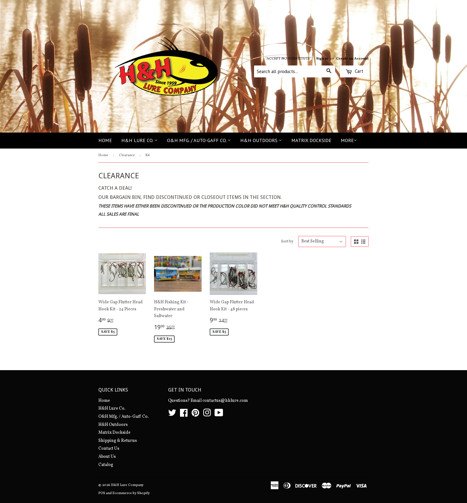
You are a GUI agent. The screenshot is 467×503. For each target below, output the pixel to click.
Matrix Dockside (311, 140)
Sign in (322, 58)
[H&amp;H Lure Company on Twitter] (172, 415)
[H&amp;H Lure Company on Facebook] (184, 415)
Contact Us (108, 449)
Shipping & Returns (117, 441)
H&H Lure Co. (137, 140)
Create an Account (352, 58)
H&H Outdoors (259, 140)
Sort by (287, 241)
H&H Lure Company (127, 485)
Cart (358, 71)
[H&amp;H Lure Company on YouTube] (219, 415)
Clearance (127, 155)
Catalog (105, 465)
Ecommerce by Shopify (131, 493)
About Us (107, 457)
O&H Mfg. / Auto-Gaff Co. (197, 140)
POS (101, 493)
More (347, 140)
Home (105, 140)
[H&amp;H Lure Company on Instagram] (207, 415)
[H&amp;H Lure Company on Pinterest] (195, 415)
